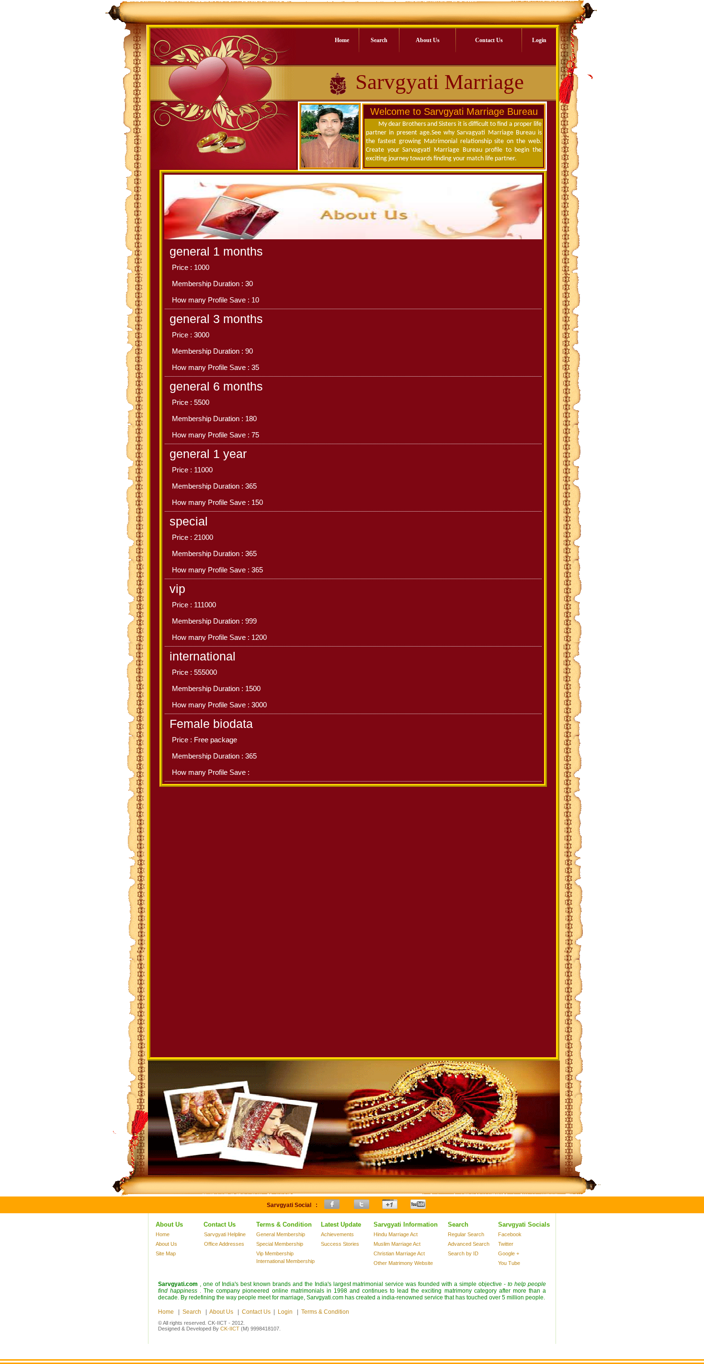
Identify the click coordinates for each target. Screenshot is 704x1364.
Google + (508, 1253)
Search (379, 40)
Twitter (505, 1244)
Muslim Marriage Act (397, 1244)
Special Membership (279, 1244)
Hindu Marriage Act (396, 1234)
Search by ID (463, 1253)
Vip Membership (275, 1253)
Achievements (337, 1234)
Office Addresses (224, 1244)
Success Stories (340, 1244)
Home (342, 40)
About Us (428, 40)
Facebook (510, 1234)
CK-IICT (229, 1328)
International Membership (285, 1261)
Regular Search (466, 1234)
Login (539, 40)
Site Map (166, 1253)
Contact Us (489, 40)
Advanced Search (468, 1244)
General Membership (280, 1234)
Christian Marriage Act (399, 1253)
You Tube (509, 1263)
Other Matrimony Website (403, 1263)
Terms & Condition (325, 1311)
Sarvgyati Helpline (225, 1234)
